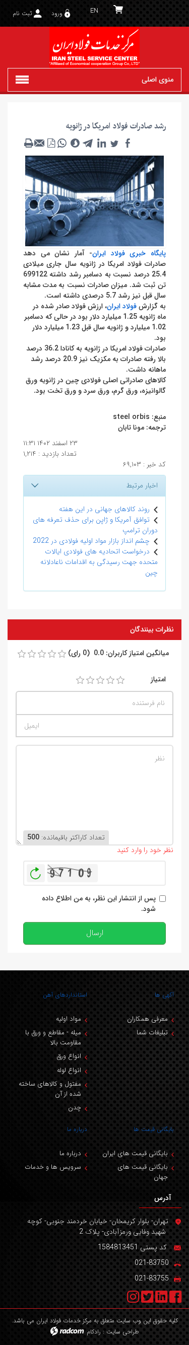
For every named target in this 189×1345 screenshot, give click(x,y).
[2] (90, 680)
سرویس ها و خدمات (53, 1167)
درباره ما (77, 1129)
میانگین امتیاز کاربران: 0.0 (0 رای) (118, 653)
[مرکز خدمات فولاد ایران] (94, 47)
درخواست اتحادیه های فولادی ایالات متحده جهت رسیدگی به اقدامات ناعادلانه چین (99, 562)
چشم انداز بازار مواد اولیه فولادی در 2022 (91, 540)
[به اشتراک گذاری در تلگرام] (88, 143)
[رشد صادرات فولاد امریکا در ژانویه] (94, 200)
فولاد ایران (122, 306)
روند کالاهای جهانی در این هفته (104, 509)
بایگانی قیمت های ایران (135, 1153)
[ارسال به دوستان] (39, 143)
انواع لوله (69, 1070)
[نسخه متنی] (28, 143)
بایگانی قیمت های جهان (142, 1172)
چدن (74, 1107)
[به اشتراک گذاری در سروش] (75, 143)
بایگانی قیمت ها (154, 1129)
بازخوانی (36, 871)
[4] (110, 680)
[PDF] (50, 143)
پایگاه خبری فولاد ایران (129, 253)
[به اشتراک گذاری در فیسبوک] (127, 143)
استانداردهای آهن (65, 995)
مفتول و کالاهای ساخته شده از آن (50, 1089)
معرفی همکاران (147, 1019)
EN (94, 11)
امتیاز (158, 679)
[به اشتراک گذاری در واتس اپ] (62, 143)
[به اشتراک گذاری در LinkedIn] (101, 143)
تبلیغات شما (152, 1032)
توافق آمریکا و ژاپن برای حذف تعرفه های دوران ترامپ (95, 525)
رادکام (94, 1331)
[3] (100, 680)
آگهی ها (164, 995)
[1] (80, 680)
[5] (120, 680)
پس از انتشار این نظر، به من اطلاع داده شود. (99, 903)
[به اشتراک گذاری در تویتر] (114, 143)
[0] (21, 654)
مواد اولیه (68, 1019)
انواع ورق (68, 1056)
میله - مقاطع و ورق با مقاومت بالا (53, 1037)
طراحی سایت (122, 1331)
